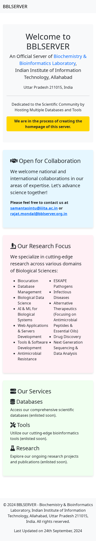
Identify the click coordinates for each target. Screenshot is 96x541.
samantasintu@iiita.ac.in (34, 208)
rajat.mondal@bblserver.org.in (38, 213)
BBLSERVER (15, 6)
